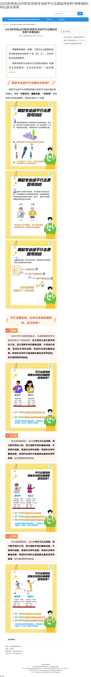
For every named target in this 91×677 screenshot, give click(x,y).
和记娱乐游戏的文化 (44, 670)
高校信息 (62, 19)
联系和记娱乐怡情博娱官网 (55, 670)
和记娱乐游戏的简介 (33, 670)
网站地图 (2, 676)
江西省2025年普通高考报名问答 (73, 43)
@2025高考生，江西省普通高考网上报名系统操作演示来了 (75, 37)
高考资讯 (49, 19)
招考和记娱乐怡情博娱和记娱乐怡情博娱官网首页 (24, 19)
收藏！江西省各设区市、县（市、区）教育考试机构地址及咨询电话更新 (75, 40)
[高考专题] (4, 11)
